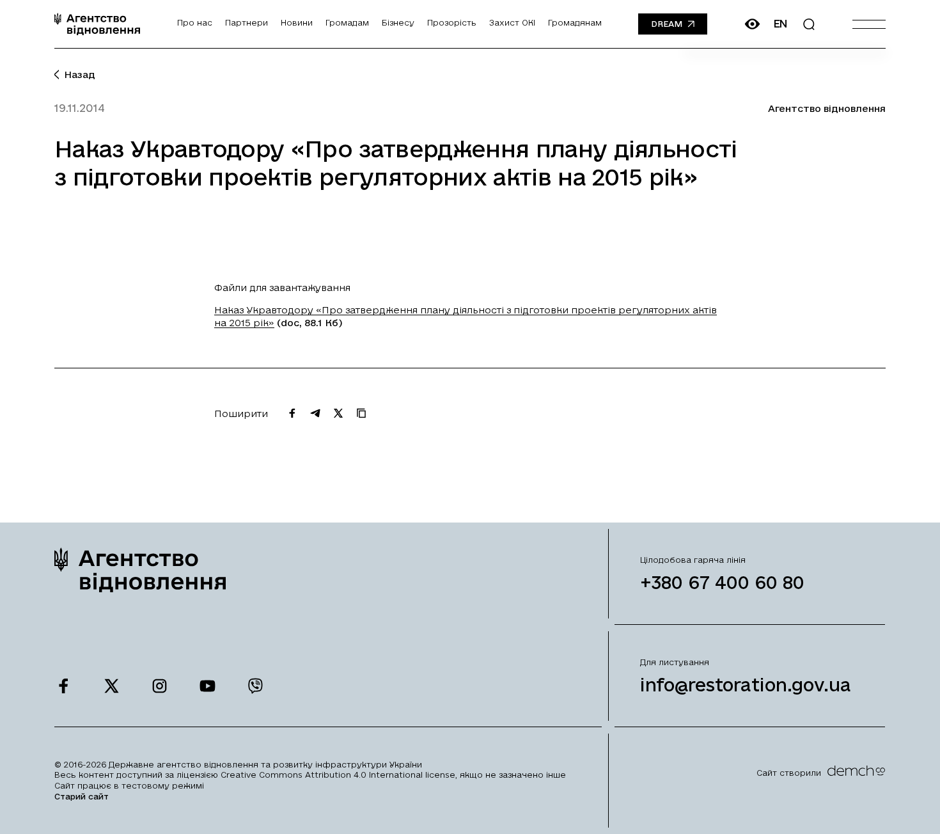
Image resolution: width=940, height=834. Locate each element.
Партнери (246, 22)
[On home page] (97, 24)
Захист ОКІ (512, 22)
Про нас (194, 22)
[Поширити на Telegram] (315, 413)
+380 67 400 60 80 (722, 582)
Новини (297, 22)
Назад (79, 74)
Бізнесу (398, 22)
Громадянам (575, 22)
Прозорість (451, 22)
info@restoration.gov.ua (745, 685)
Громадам (347, 22)
